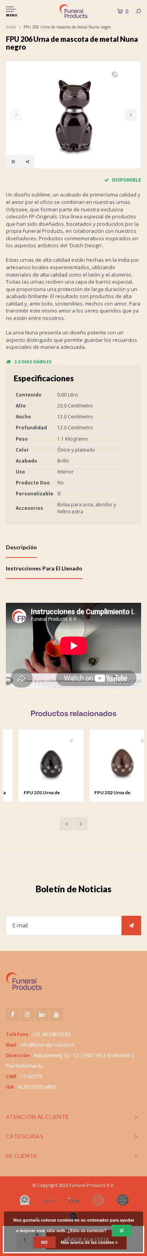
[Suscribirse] (131, 925)
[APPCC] (123, 1200)
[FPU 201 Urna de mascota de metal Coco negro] (39, 761)
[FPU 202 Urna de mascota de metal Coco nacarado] (109, 761)
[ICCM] (74, 1200)
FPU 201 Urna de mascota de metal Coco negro (37, 793)
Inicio (11, 27)
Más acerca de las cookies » (89, 1242)
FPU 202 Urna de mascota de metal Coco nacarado (107, 793)
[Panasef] (49, 1200)
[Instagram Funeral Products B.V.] (27, 1014)
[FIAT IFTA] (98, 1200)
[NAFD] (25, 1200)
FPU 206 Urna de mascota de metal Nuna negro (67, 27)
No (44, 1242)
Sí (121, 1230)
